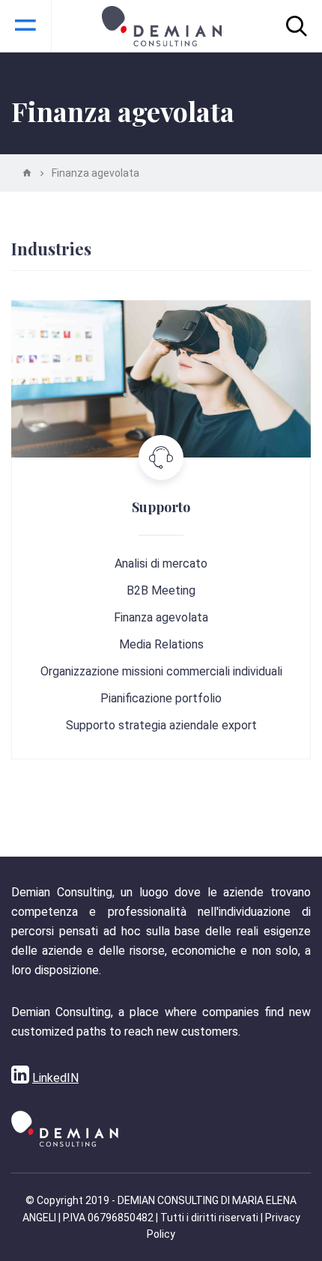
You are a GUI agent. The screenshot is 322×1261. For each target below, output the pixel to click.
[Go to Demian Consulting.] (27, 173)
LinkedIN (55, 1078)
